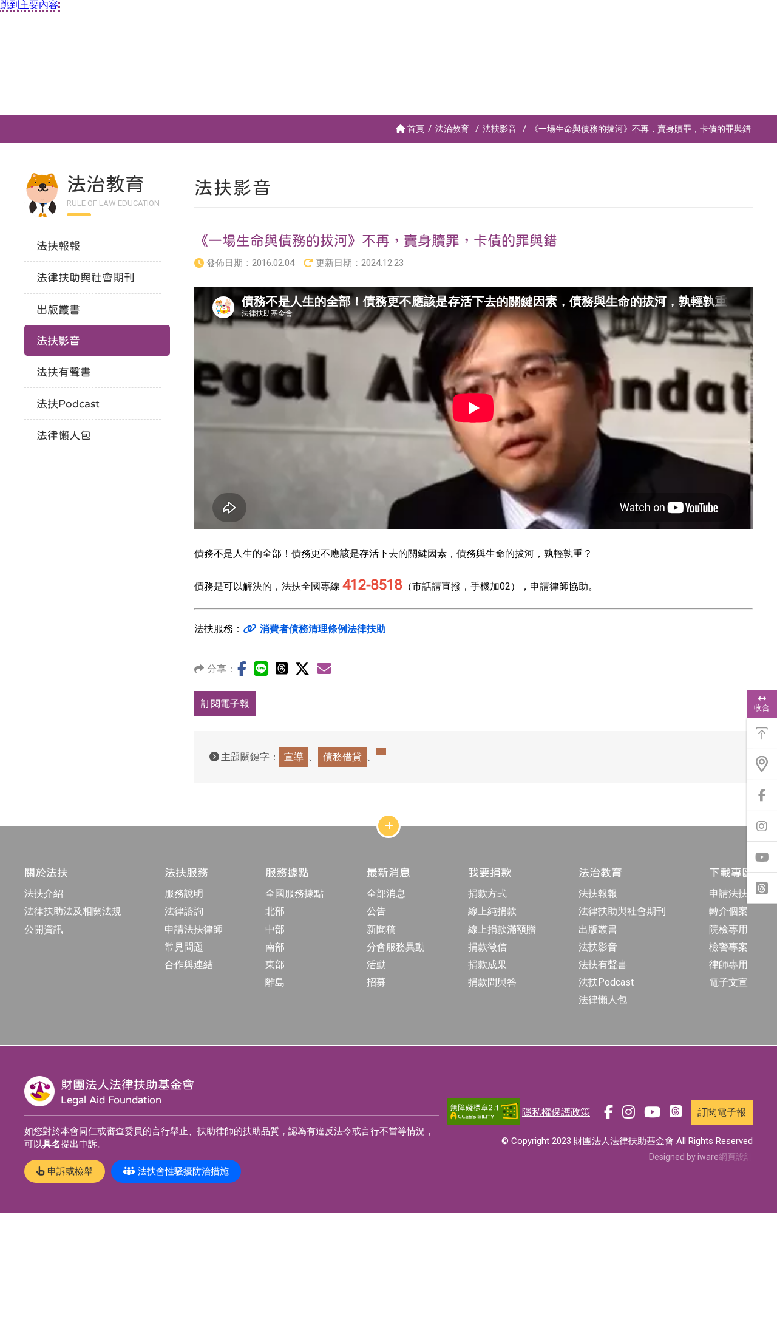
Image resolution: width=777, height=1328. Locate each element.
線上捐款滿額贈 (502, 929)
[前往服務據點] (762, 764)
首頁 (415, 129)
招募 (376, 982)
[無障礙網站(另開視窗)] (483, 1112)
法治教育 (452, 129)
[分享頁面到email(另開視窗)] (324, 668)
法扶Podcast (606, 982)
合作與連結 (189, 964)
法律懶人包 (603, 1000)
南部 (275, 947)
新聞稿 (381, 929)
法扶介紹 (43, 893)
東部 (275, 964)
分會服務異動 (396, 947)
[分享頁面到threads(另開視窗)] (281, 668)
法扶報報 (598, 893)
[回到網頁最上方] (762, 733)
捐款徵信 (487, 947)
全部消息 (386, 893)
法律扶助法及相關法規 (72, 911)
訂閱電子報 (225, 703)
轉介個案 (728, 911)
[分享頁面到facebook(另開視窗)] (242, 668)
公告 (376, 911)
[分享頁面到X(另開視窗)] (302, 668)
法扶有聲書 (603, 964)
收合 (762, 707)
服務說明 (184, 893)
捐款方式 (487, 893)
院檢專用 (728, 929)
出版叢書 (598, 929)
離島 (275, 982)
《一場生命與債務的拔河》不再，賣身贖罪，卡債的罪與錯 (640, 129)
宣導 (294, 757)
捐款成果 (487, 964)
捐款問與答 (492, 982)
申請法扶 (728, 893)
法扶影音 (500, 129)
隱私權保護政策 (556, 1112)
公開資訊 (43, 929)
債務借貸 (342, 757)
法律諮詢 (184, 911)
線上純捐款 (492, 911)
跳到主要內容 (29, 5)
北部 (275, 911)
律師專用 (728, 964)
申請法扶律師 (194, 929)
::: (2, 119)
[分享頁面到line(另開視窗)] (261, 668)
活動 (376, 964)
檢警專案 (728, 947)
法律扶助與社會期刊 (622, 911)
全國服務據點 (294, 893)
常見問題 (184, 947)
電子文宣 (728, 982)
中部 (275, 929)
